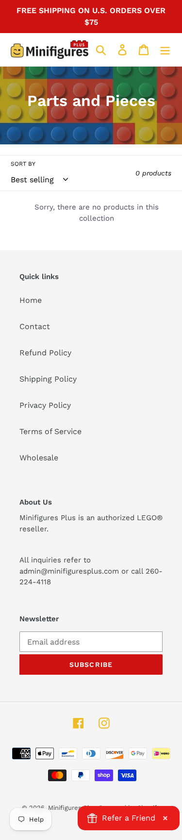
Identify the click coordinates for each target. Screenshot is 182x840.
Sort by (23, 163)
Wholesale (38, 457)
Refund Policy (45, 352)
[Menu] (165, 50)
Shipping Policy (48, 379)
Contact (34, 326)
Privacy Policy (45, 405)
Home (30, 300)
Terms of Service (50, 431)
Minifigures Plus (72, 807)
